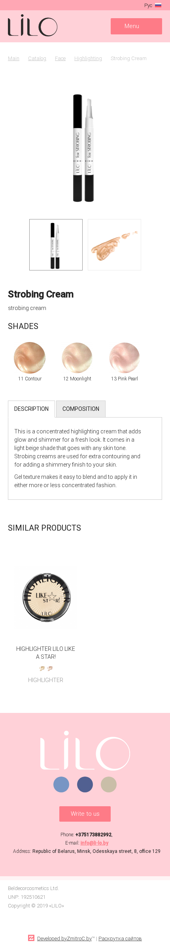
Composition (80, 409)
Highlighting (88, 58)
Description (31, 409)
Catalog (37, 58)
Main (13, 58)
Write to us (85, 813)
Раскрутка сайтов (120, 938)
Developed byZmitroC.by (64, 938)
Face (60, 58)
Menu (132, 26)
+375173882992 (93, 834)
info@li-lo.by (94, 843)
